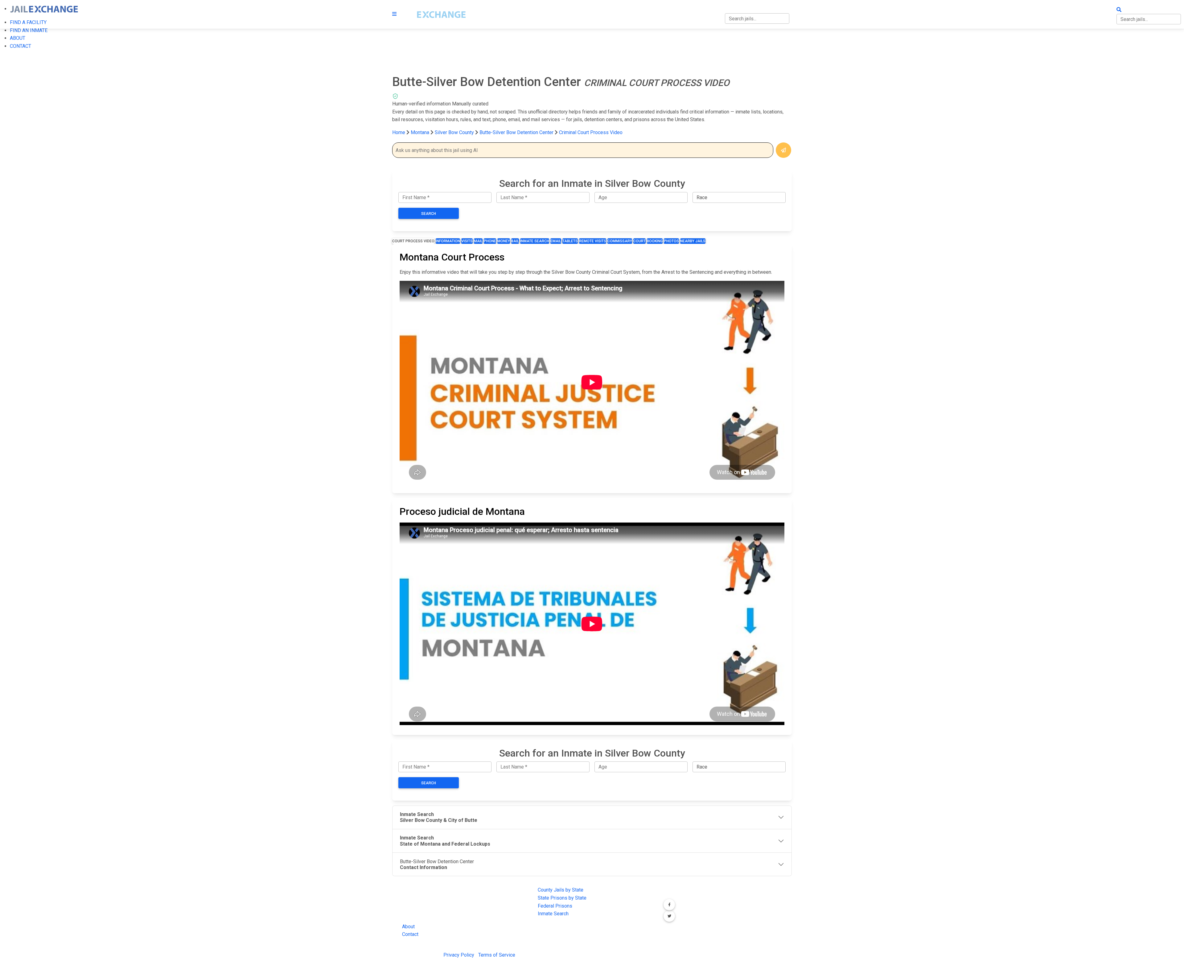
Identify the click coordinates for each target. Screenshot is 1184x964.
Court (639, 241)
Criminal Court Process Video (591, 132)
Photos (671, 241)
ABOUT (17, 38)
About (408, 926)
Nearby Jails (692, 241)
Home (398, 132)
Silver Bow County (455, 132)
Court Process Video (413, 241)
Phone (490, 241)
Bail (515, 241)
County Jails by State (560, 890)
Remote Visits (592, 241)
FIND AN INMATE (28, 30)
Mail (478, 241)
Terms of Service (496, 955)
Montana (420, 132)
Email (555, 241)
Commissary (619, 241)
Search (428, 213)
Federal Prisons (555, 906)
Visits (467, 241)
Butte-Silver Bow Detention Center (516, 132)
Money (503, 241)
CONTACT (20, 46)
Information (448, 241)
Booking (655, 241)
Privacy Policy (458, 955)
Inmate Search (534, 241)
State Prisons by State (562, 898)
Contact (410, 934)
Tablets (570, 241)
